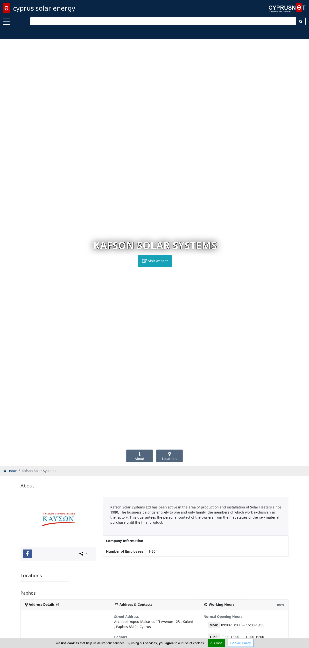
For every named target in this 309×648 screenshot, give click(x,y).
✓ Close (216, 643)
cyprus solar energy (44, 8)
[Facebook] (27, 553)
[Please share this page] (83, 553)
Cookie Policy (240, 643)
